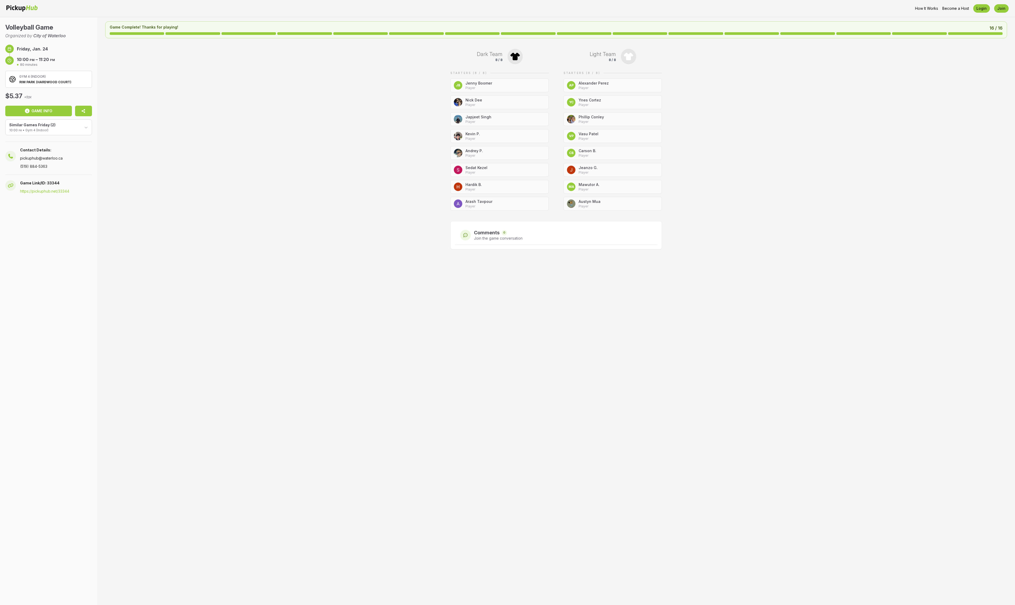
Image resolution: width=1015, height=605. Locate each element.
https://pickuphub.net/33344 (44, 191)
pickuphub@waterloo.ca (41, 158)
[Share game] (83, 111)
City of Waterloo (49, 35)
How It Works (926, 8)
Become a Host (955, 8)
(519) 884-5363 (33, 166)
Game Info (41, 111)
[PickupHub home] (22, 8)
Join (1001, 8)
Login (981, 8)
